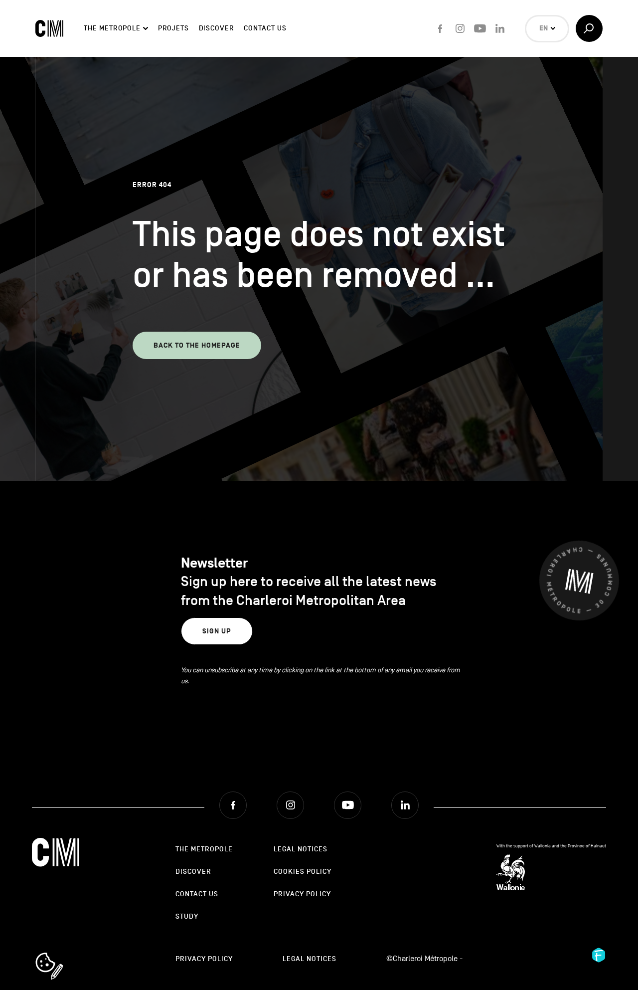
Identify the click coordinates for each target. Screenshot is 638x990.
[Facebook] (440, 28)
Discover (216, 28)
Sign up (216, 631)
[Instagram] (460, 28)
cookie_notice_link (62, 953)
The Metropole (112, 28)
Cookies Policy (302, 871)
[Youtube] (480, 28)
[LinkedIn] (500, 28)
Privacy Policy (302, 894)
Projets (173, 28)
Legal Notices (300, 849)
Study (186, 916)
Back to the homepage (197, 345)
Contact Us (265, 28)
